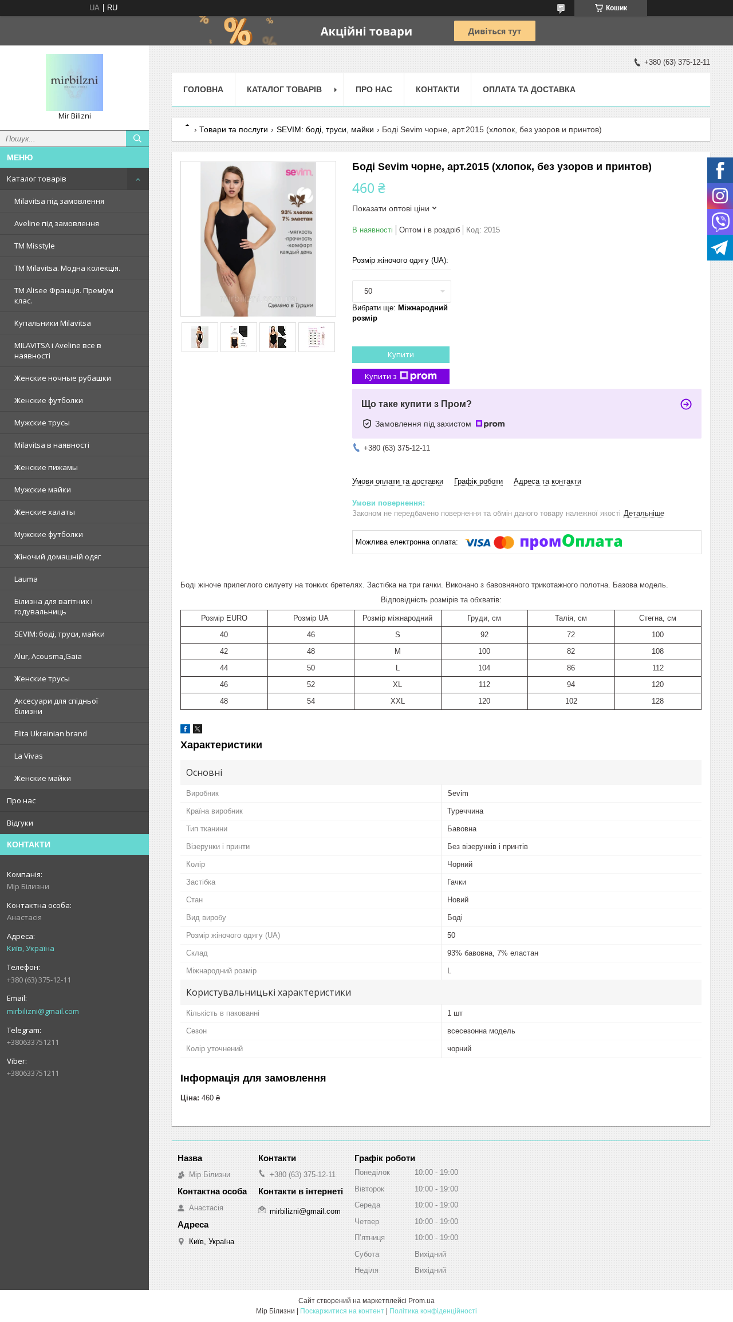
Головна (203, 89)
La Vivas (28, 756)
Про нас (21, 800)
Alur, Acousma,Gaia (48, 656)
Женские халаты (44, 512)
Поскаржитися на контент (342, 1311)
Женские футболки (48, 400)
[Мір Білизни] (74, 82)
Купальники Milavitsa (52, 323)
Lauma (26, 579)
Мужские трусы (42, 422)
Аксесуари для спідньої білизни (56, 706)
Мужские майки (42, 489)
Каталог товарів (36, 178)
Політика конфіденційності (433, 1311)
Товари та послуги (233, 129)
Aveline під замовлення (56, 223)
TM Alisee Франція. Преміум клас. (63, 295)
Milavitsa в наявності (51, 445)
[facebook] (185, 731)
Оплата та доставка (529, 89)
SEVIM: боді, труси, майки (59, 634)
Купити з (381, 376)
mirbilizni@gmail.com (43, 1011)
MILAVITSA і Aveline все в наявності (57, 350)
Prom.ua (421, 1301)
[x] (197, 731)
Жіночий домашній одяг (57, 556)
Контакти (437, 89)
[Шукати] (137, 138)
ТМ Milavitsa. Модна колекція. (67, 268)
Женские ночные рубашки (62, 378)
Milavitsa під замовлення (59, 201)
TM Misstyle (34, 245)
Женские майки (42, 778)
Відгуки (20, 823)
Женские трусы (42, 678)
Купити (401, 354)
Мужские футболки (48, 534)
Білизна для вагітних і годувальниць (53, 606)
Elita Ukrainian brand (50, 733)
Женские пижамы (46, 467)
